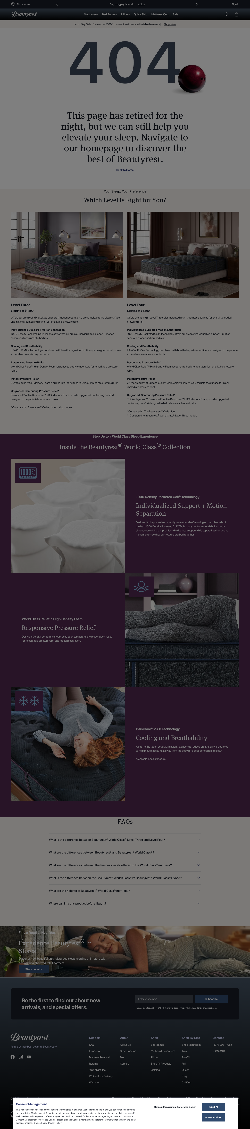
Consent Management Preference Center (175, 1107)
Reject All (213, 1107)
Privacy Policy (55, 1123)
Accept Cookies (213, 1117)
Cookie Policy (40, 1123)
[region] (125, 1113)
